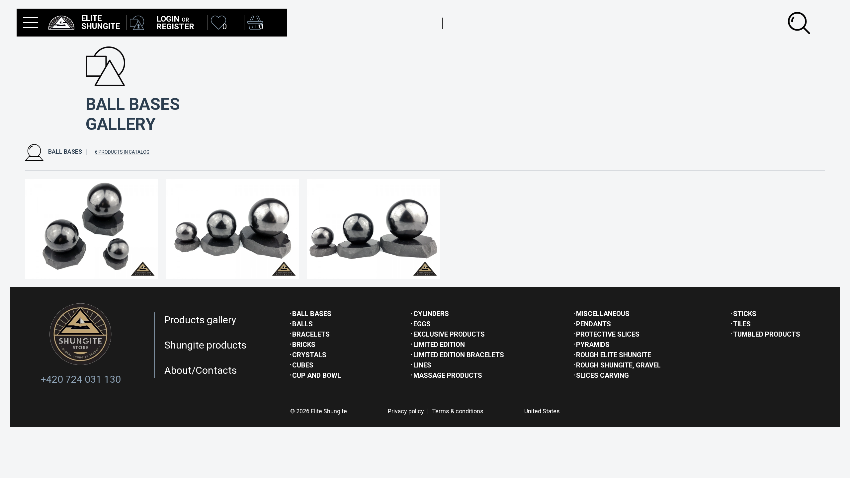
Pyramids (593, 345)
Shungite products (205, 345)
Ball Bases (311, 314)
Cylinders (431, 314)
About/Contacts (200, 370)
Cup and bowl (316, 375)
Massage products (447, 375)
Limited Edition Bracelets (458, 355)
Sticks (744, 314)
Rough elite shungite (613, 355)
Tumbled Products (766, 334)
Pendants (593, 324)
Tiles (742, 324)
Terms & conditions (457, 411)
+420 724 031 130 (81, 379)
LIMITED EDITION (439, 345)
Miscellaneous (603, 314)
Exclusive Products (449, 334)
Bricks (303, 345)
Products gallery (200, 320)
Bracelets (311, 334)
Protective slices (607, 334)
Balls (302, 324)
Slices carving (602, 375)
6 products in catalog (122, 152)
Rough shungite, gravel (618, 365)
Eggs (422, 324)
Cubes (302, 365)
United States (542, 411)
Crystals (309, 355)
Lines (422, 365)
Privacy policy (406, 411)
